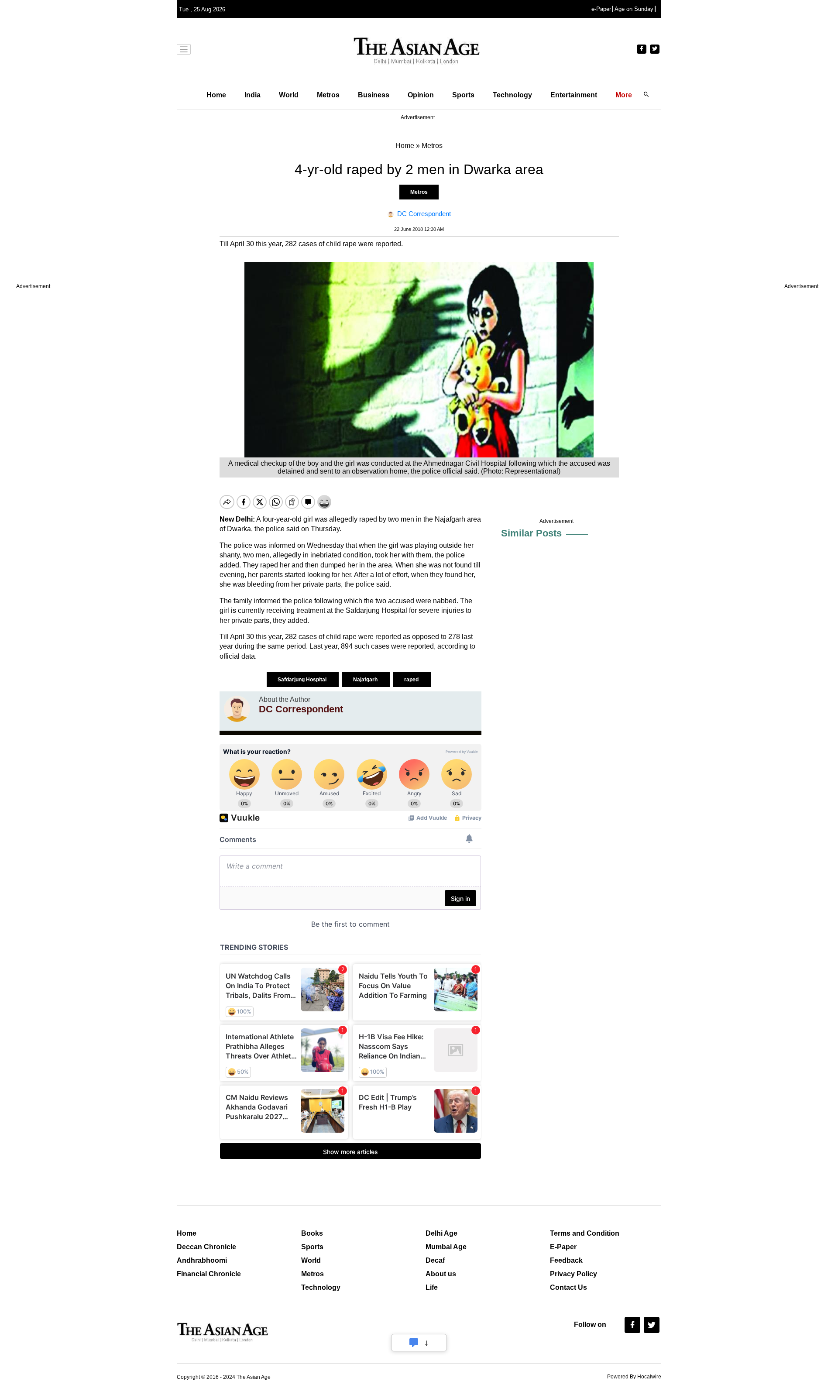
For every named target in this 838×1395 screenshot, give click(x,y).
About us (441, 1274)
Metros (328, 95)
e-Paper (601, 9)
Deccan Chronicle (206, 1247)
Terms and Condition (584, 1233)
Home (216, 95)
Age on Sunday (634, 9)
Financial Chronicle (209, 1274)
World (289, 95)
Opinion (421, 95)
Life (432, 1287)
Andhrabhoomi (202, 1260)
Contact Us (568, 1287)
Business (373, 95)
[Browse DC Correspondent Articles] (237, 709)
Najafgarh (366, 680)
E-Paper (563, 1247)
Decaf (435, 1260)
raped (412, 680)
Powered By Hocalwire (634, 1377)
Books (312, 1233)
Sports (463, 95)
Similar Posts (531, 533)
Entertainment (573, 95)
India (252, 95)
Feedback (566, 1260)
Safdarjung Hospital (303, 680)
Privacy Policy (573, 1274)
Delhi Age (441, 1233)
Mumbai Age (446, 1247)
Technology (512, 95)
